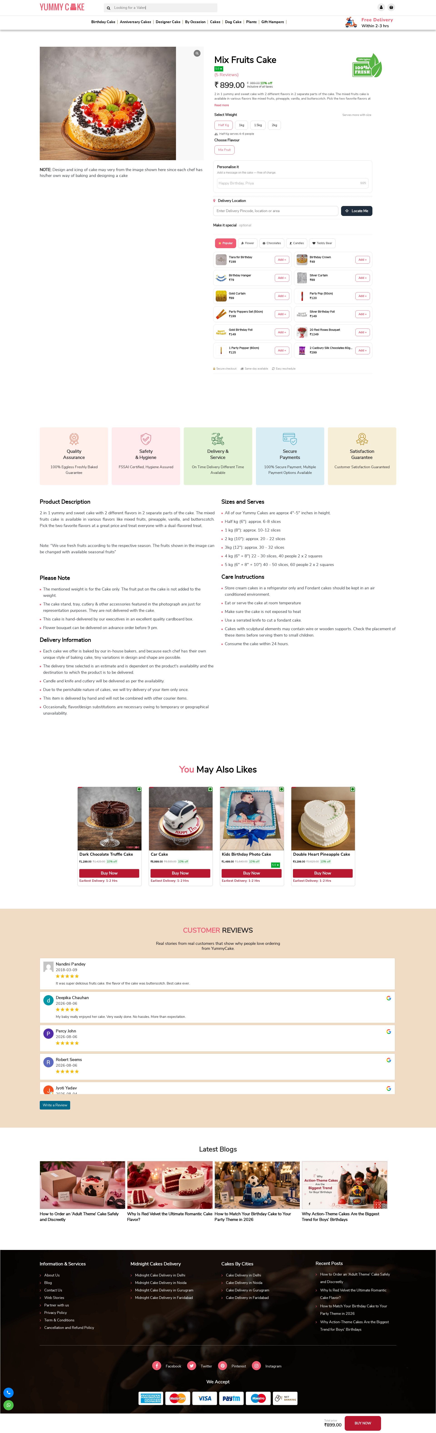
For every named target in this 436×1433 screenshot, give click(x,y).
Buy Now (109, 873)
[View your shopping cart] (391, 7)
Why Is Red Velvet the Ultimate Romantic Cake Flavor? (353, 1294)
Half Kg (223, 125)
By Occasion (195, 22)
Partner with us (56, 1305)
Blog (48, 1283)
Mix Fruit (224, 150)
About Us (52, 1275)
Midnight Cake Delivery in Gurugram (164, 1290)
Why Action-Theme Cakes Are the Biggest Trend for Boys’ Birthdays (354, 1325)
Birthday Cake (103, 22)
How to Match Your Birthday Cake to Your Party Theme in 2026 (353, 1309)
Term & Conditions (59, 1320)
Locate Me (359, 211)
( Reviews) (226, 75)
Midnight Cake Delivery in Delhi (160, 1275)
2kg (274, 125)
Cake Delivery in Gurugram (247, 1290)
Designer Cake (168, 22)
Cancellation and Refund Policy (69, 1328)
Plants (251, 22)
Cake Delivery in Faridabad (247, 1298)
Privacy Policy (55, 1313)
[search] (108, 8)
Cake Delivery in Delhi (243, 1275)
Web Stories (54, 1298)
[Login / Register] (381, 7)
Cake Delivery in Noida (244, 1283)
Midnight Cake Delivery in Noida (160, 1283)
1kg (241, 125)
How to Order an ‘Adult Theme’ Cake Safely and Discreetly (355, 1278)
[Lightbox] (197, 53)
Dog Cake (233, 22)
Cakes (215, 22)
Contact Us (53, 1290)
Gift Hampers (272, 22)
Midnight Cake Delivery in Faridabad (164, 1298)
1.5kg (258, 125)
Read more (221, 105)
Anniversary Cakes (135, 22)
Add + (282, 259)
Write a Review (55, 1105)
